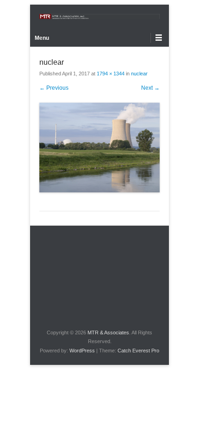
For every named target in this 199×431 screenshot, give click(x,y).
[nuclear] (99, 148)
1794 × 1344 (110, 73)
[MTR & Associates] (99, 16)
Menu (42, 38)
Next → (150, 88)
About (167, 249)
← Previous (53, 88)
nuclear (139, 73)
